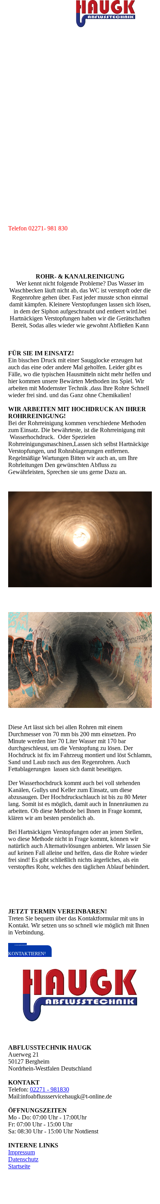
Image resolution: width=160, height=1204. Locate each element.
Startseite (19, 1166)
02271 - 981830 (49, 1089)
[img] (105, 13)
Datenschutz (23, 1159)
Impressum (21, 1152)
